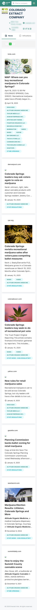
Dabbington (11, 129)
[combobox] (21, 3)
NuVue (18, 132)
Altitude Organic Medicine (17, 110)
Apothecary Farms (14, 120)
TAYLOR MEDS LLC (13, 113)
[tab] (9, 36)
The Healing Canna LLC (16, 145)
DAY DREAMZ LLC (13, 135)
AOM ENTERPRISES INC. (15, 116)
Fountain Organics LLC (16, 123)
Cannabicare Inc (13, 142)
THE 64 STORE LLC (13, 138)
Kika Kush (10, 107)
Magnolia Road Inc (14, 126)
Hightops (10, 148)
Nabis (23, 129)
